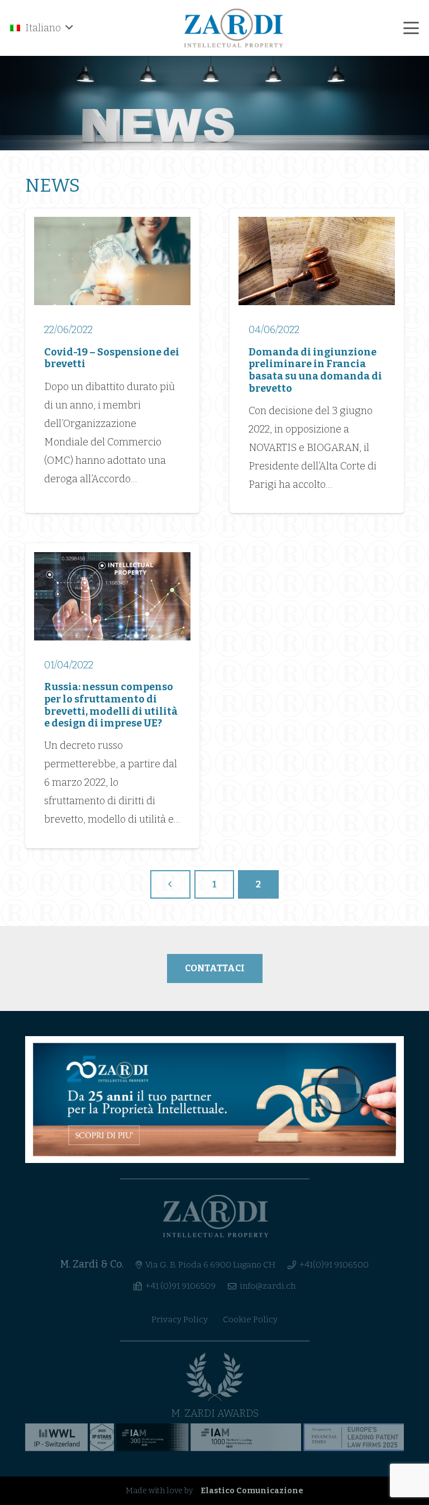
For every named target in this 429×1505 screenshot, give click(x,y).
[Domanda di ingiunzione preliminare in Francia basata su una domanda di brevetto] (317, 361)
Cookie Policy (250, 1319)
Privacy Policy (179, 1319)
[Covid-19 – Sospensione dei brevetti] (112, 361)
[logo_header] (234, 28)
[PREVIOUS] (170, 884)
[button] (41, 28)
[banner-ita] (214, 1099)
